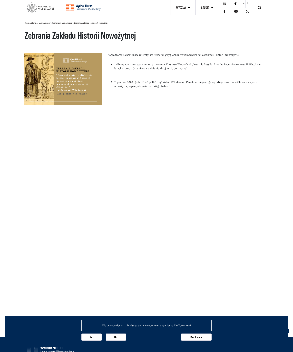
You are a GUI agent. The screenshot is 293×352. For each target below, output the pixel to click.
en (224, 4)
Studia (205, 8)
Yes (92, 337)
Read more (196, 337)
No (115, 337)
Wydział (181, 8)
